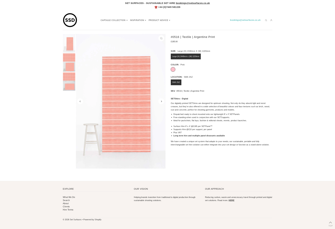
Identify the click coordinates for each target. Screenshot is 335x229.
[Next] (161, 101)
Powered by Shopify (92, 219)
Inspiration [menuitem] (137, 20)
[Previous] (80, 101)
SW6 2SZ (176, 82)
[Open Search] (266, 20)
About (66, 203)
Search (66, 200)
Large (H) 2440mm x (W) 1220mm (185, 56)
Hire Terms (68, 210)
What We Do (69, 197)
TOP (330, 225)
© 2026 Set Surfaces (72, 219)
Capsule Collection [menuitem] (113, 20)
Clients (66, 206)
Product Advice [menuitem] (158, 20)
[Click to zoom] (161, 38)
